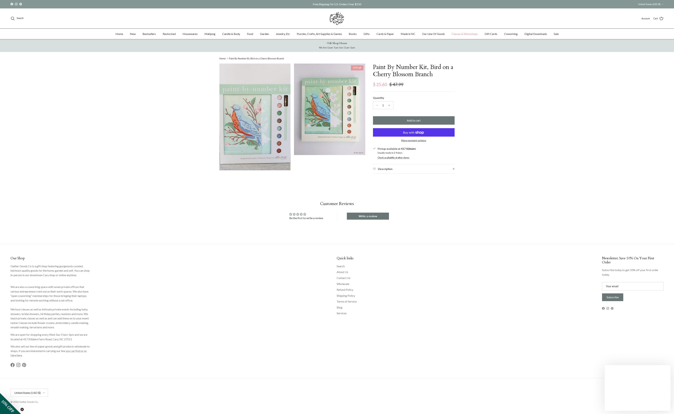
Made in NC (408, 33)
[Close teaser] (22, 409)
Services (342, 313)
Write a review (368, 216)
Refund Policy (345, 289)
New (133, 33)
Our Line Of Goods (433, 33)
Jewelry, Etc (283, 33)
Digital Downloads (535, 33)
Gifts (367, 33)
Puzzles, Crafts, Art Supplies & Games (319, 33)
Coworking (511, 33)
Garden (264, 33)
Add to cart (414, 120)
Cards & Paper (385, 33)
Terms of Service (347, 301)
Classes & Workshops (465, 33)
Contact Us (343, 278)
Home (119, 33)
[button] (10, 403)
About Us (342, 272)
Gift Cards (491, 33)
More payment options (413, 140)
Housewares (190, 33)
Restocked (169, 33)
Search (341, 266)
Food (250, 33)
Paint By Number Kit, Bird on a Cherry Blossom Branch (256, 58)
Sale (556, 33)
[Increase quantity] (390, 105)
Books (353, 33)
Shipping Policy (346, 295)
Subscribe (613, 297)
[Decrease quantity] (376, 105)
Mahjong (209, 33)
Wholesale (343, 283)
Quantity (378, 97)
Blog (339, 307)
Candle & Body (231, 33)
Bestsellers (149, 33)
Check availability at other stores (393, 157)
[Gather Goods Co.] (337, 18)
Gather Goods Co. (28, 401)
